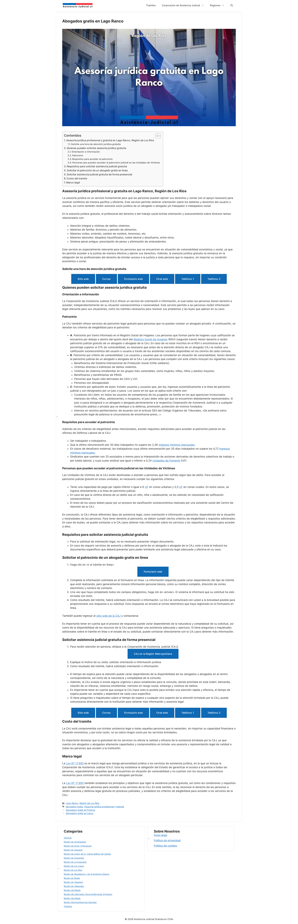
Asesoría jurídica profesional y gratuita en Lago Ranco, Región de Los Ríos (110, 140)
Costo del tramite (77, 178)
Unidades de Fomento (166, 460)
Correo (106, 278)
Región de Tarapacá (73, 882)
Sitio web (83, 278)
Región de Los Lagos (74, 866)
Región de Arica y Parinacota (77, 846)
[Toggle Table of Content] (156, 135)
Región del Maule (72, 898)
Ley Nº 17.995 (75, 763)
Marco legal (73, 182)
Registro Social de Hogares (150, 339)
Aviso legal (160, 835)
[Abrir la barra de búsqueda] (231, 5)
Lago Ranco (72, 803)
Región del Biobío (72, 890)
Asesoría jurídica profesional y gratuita (104, 806)
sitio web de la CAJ (108, 615)
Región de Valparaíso (74, 886)
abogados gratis (74, 806)
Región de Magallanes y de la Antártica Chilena (86, 874)
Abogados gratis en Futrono (80, 810)
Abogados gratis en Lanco (79, 813)
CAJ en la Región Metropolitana (153, 653)
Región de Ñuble (72, 878)
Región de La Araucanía (75, 862)
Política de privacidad (167, 840)
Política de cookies (165, 845)
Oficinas (68, 838)
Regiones (215, 5)
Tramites (151, 5)
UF (146, 487)
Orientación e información (86, 151)
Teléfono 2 (214, 278)
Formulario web (133, 278)
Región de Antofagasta (75, 842)
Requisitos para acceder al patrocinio (92, 159)
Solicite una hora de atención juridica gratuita (96, 144)
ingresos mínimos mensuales (177, 444)
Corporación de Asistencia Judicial (181, 5)
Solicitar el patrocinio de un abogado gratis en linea (97, 170)
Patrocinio (77, 155)
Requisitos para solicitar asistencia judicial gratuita (97, 166)
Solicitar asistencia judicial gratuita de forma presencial (99, 174)
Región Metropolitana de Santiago (80, 902)
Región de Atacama (73, 850)
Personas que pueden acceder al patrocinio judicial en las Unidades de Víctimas (116, 162)
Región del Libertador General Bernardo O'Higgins (88, 894)
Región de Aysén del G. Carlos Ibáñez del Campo (87, 854)
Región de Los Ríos (89, 803)
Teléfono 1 (187, 278)
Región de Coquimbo (74, 858)
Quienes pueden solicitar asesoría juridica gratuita (96, 148)
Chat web (162, 278)
